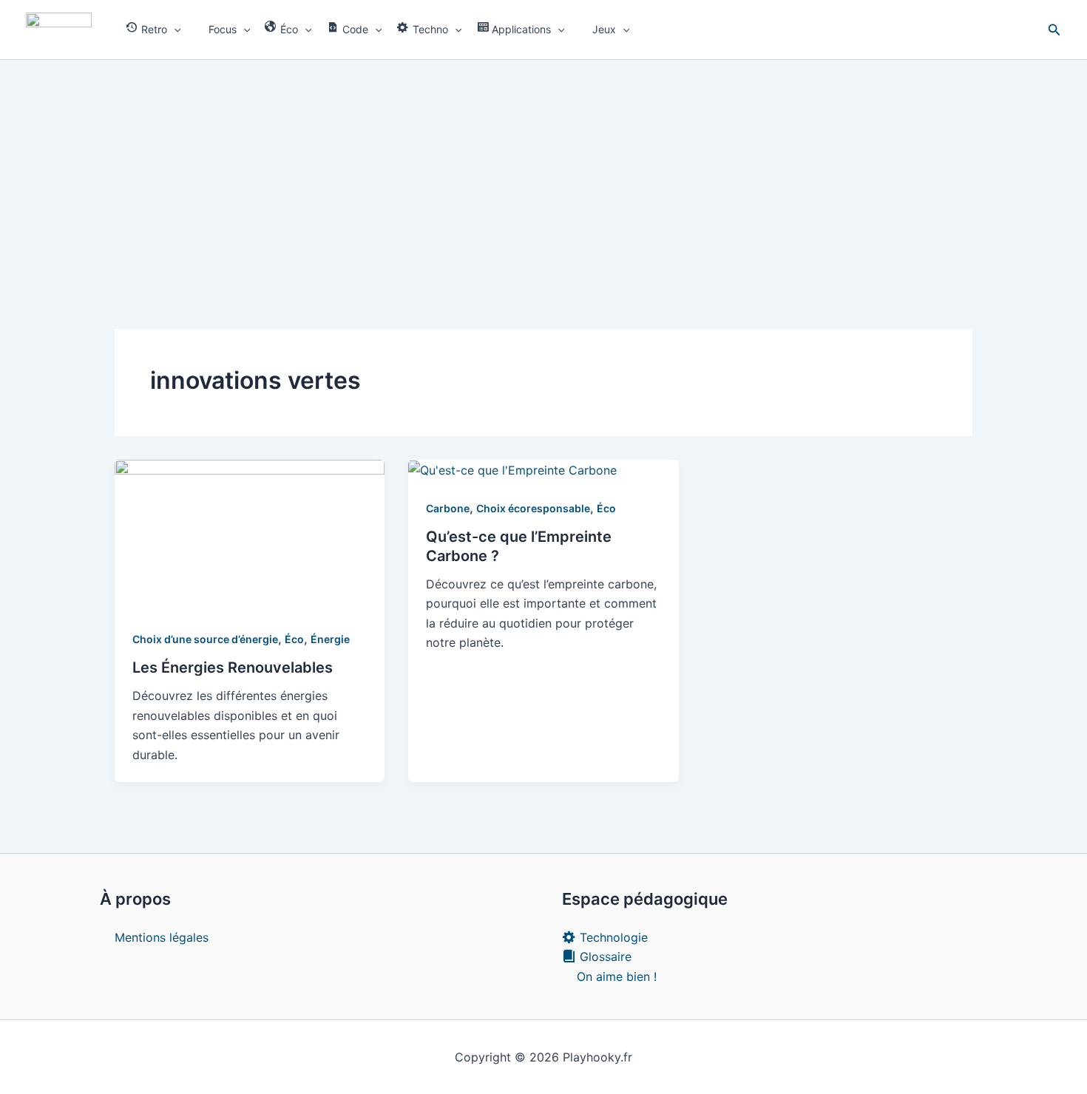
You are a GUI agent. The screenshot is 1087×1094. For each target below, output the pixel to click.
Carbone (448, 508)
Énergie (330, 639)
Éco (294, 639)
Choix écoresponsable (533, 508)
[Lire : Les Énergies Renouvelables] (250, 534)
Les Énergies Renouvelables (232, 667)
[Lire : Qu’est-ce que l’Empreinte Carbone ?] (512, 469)
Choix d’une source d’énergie (205, 639)
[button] (173, 29)
